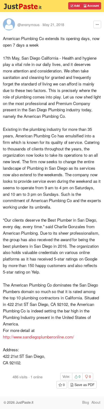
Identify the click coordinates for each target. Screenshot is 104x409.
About (95, 402)
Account (93, 5)
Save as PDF (84, 384)
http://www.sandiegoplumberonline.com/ (38, 337)
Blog (85, 402)
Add (76, 5)
